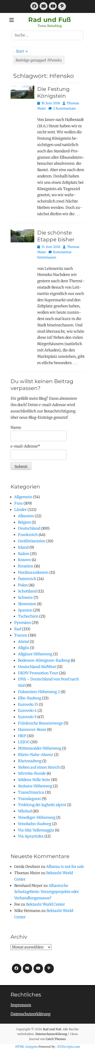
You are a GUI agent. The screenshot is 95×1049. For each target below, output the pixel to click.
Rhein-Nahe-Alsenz (35, 754)
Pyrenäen (22, 622)
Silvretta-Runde (32, 773)
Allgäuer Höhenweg (35, 654)
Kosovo (24, 559)
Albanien (26, 516)
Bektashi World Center (45, 904)
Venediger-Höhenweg (36, 817)
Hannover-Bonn (32, 729)
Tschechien (28, 616)
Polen (23, 585)
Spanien (25, 610)
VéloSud (25, 811)
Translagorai (29, 798)
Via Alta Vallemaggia (36, 830)
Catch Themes (56, 1039)
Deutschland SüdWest (37, 666)
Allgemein (23, 497)
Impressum (21, 1005)
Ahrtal (23, 641)
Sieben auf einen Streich (39, 767)
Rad (17, 629)
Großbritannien (31, 541)
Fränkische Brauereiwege (40, 723)
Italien (23, 553)
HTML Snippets (26, 1046)
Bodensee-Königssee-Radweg (44, 660)
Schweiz (25, 597)
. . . (77, 213)
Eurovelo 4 (27, 710)
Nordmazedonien (33, 572)
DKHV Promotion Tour (38, 673)
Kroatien (25, 566)
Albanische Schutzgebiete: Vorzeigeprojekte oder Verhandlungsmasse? (46, 892)
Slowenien (27, 603)
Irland (23, 547)
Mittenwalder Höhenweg (39, 748)
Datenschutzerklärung (30, 1014)
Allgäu (23, 647)
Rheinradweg (29, 761)
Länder (20, 509)
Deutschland (29, 528)
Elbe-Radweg (29, 698)
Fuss (18, 503)
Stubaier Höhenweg (35, 786)
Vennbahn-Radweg (34, 823)
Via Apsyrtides (31, 836)
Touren (20, 635)
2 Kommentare (64, 108)
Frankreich (28, 534)
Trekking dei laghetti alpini (42, 804)
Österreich (27, 578)
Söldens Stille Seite (34, 779)
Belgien (24, 522)
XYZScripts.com (68, 1046)
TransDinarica (31, 792)
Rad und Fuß (49, 19)
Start (22, 51)
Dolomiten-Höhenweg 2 (39, 691)
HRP (22, 735)
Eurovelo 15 (28, 704)
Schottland (27, 591)
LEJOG (24, 742)
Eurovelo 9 (27, 716)
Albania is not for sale (65, 866)
